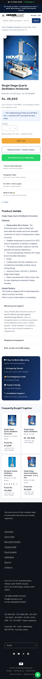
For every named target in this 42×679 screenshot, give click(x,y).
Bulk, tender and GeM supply (16, 348)
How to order (9, 537)
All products (8, 532)
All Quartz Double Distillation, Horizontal (10, 473)
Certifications (9, 557)
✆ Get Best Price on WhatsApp (21, 158)
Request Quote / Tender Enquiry (21, 150)
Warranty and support (14, 306)
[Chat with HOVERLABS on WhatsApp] (37, 674)
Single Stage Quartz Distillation (31, 430)
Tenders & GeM (10, 547)
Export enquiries (10, 552)
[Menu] (3, 15)
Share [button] (6, 202)
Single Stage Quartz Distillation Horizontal (11, 431)
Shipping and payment (14, 340)
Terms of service (15, 674)
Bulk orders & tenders (12, 542)
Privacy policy (31, 671)
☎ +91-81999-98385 (15, 2)
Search (36, 21)
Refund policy (19, 671)
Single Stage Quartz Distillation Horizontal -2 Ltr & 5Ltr (31, 474)
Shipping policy (29, 674)
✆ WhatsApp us (29, 2)
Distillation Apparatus (14, 27)
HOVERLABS (20, 668)
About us (7, 562)
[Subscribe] (34, 645)
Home (4, 27)
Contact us (8, 567)
